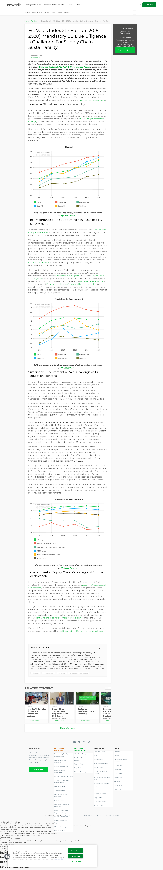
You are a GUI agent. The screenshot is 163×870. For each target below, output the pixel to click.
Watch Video (34, 721)
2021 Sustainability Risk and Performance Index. (81, 631)
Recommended (6, 837)
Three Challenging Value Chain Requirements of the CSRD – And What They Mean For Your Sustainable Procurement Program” (45, 826)
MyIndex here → (69, 215)
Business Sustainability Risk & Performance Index (64, 67)
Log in (139, 4)
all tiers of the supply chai (92, 281)
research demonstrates (39, 262)
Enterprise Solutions (33, 5)
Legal (99, 815)
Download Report (125, 50)
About (79, 5)
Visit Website (62, 673)
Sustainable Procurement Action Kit (13, 843)
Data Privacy (88, 815)
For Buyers (35, 21)
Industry (47, 12)
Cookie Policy (59, 859)
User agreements (71, 815)
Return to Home (67, 728)
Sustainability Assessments (54, 5)
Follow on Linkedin (48, 673)
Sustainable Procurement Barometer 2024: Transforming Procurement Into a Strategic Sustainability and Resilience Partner (44, 841)
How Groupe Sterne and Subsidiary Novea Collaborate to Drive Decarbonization (28, 833)
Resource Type (37, 12)
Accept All (75, 850)
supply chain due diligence (66, 276)
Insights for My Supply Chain (10, 822)
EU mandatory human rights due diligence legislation (71, 284)
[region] (52, 856)
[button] (7, 857)
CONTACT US (38, 769)
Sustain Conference (63, 12)
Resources (70, 5)
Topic (53, 12)
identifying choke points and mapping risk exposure (59, 618)
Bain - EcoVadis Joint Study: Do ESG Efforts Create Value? (20, 835)
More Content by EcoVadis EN (79, 673)
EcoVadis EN (35, 57)
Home (27, 12)
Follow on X (35, 673)
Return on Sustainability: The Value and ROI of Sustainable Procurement (25, 828)
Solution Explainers (7, 844)
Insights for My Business (8, 829)
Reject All (75, 856)
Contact (149, 5)
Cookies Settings (112, 815)
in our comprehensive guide (92, 100)
